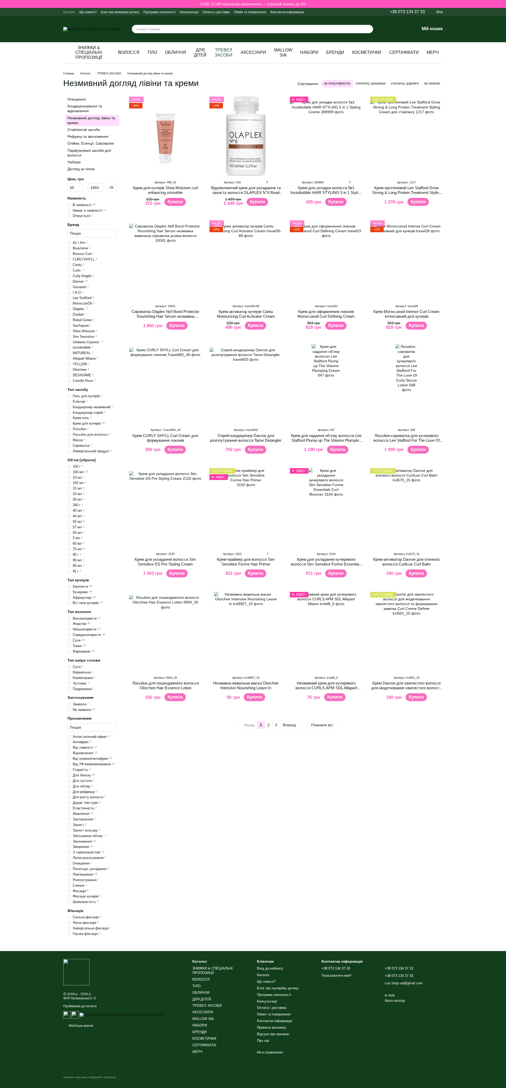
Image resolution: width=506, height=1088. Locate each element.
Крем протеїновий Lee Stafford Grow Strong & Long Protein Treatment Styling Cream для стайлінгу (406, 192)
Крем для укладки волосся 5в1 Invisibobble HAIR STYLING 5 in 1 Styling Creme (326, 192)
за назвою (432, 83)
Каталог (69, 12)
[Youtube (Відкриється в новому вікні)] (369, 12)
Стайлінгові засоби (83, 129)
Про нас (263, 1041)
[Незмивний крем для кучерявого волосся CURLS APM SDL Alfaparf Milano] (326, 631)
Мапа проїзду (395, 1001)
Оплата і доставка (216, 12)
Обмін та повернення (250, 12)
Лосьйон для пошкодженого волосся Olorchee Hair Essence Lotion (165, 685)
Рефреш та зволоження (87, 136)
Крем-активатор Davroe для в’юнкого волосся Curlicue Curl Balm (406, 561)
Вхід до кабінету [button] (270, 968)
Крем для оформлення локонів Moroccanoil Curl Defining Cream (326, 314)
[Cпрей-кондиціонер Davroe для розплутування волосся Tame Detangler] (246, 383)
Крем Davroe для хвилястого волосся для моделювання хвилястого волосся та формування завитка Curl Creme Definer (406, 690)
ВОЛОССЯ (128, 52)
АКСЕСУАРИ (253, 52)
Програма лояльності (159, 12)
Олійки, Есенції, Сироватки (90, 143)
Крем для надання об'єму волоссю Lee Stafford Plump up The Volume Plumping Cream (326, 440)
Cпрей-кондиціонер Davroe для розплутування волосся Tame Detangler (245, 438)
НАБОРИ (309, 52)
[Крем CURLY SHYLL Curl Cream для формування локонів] (165, 383)
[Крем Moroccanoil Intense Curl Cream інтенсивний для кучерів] (406, 260)
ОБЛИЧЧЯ (175, 52)
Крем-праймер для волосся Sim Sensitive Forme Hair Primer (246, 561)
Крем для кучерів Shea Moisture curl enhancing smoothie (165, 190)
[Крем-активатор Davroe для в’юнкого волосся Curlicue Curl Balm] (406, 507)
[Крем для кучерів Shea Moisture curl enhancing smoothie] (165, 136)
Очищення (76, 99)
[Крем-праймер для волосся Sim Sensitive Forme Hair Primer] (246, 507)
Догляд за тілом (81, 169)
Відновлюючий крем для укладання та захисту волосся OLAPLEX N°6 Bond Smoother (246, 192)
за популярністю (337, 83)
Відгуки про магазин (273, 1034)
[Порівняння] (388, 29)
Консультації (189, 12)
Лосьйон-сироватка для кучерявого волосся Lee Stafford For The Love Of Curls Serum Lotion (406, 440)
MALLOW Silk (283, 52)
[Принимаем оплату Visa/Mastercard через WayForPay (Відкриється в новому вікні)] (122, 1014)
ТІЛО (152, 52)
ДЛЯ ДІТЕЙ (200, 52)
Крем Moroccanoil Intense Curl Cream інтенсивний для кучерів (406, 314)
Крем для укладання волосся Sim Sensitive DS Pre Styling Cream (165, 561)
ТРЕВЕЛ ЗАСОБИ (223, 52)
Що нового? (88, 12)
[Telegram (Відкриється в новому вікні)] (350, 12)
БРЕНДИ (335, 52)
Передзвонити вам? (337, 975)
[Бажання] (401, 29)
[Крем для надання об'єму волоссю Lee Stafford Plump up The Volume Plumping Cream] (326, 383)
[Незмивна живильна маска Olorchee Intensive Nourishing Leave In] (246, 631)
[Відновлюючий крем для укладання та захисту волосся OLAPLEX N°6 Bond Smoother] (246, 136)
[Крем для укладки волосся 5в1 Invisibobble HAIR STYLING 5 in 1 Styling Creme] (326, 136)
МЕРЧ (433, 52)
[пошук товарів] (369, 29)
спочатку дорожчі (405, 83)
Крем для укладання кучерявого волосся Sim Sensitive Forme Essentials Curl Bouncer (326, 564)
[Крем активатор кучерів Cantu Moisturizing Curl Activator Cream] (246, 260)
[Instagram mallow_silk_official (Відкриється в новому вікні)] (337, 12)
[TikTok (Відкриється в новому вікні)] (362, 12)
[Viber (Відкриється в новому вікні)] (343, 12)
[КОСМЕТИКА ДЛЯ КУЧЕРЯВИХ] (76, 972)
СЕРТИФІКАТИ (404, 52)
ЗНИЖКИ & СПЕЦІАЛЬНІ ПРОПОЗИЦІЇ (88, 52)
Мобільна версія (80, 1026)
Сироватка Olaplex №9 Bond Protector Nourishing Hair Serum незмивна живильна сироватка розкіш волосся (165, 316)
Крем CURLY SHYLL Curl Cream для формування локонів (165, 438)
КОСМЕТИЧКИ (366, 52)
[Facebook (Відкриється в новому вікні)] (356, 12)
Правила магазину (271, 1027)
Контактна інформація (287, 12)
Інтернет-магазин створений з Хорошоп (89, 1077)
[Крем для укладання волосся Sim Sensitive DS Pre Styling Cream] (165, 507)
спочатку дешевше (371, 83)
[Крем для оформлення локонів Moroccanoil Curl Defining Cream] (326, 260)
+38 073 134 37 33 (407, 12)
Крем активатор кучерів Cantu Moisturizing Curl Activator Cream (246, 314)
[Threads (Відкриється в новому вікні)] (375, 12)
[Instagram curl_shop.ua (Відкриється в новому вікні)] (331, 12)
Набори (74, 162)
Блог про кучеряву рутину (120, 12)
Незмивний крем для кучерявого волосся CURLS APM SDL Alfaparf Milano (326, 688)
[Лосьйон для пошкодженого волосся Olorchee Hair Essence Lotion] (165, 631)
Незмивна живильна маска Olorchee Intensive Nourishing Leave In (246, 685)
